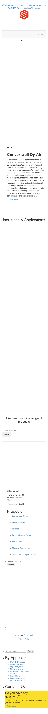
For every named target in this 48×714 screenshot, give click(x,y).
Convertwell (28, 635)
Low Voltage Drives (20, 516)
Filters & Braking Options (22, 535)
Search (6, 434)
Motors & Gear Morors (21, 548)
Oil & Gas (13, 673)
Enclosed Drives (18, 522)
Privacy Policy (24, 639)
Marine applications (17, 664)
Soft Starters (17, 541)
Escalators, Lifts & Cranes (19, 671)
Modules (15, 528)
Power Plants (15, 676)
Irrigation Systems (16, 666)
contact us (10, 478)
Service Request (12, 461)
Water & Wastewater (17, 680)
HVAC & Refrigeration (18, 662)
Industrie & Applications (15, 452)
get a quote (10, 470)
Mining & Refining (16, 669)
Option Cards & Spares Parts (24, 554)
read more (10, 239)
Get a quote (13, 199)
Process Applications (17, 678)
